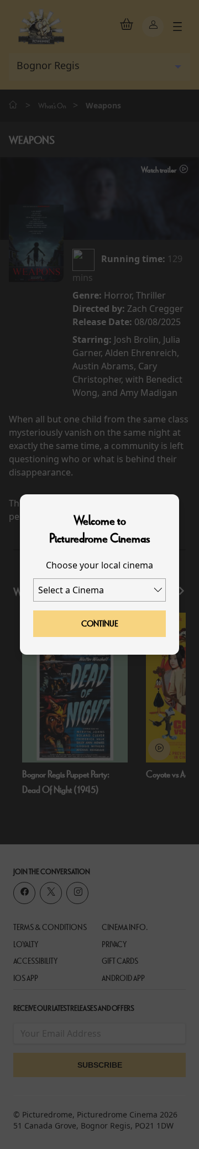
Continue (99, 623)
